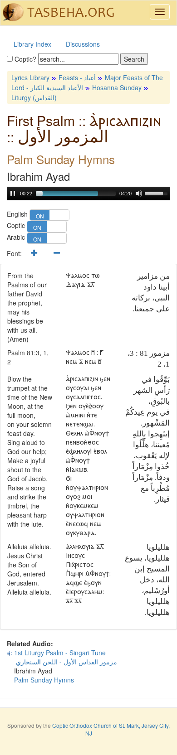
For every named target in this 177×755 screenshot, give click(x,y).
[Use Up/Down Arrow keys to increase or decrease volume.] (157, 192)
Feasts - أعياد (77, 77)
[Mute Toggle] (139, 193)
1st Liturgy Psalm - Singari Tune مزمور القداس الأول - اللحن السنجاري (62, 657)
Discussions (83, 43)
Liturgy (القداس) (34, 97)
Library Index (32, 43)
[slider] (76, 193)
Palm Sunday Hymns (44, 679)
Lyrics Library (30, 77)
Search (134, 58)
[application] (88, 193)
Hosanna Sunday (117, 87)
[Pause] (12, 193)
